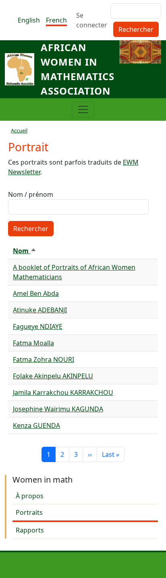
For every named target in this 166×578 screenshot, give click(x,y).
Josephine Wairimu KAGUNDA (58, 409)
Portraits (29, 512)
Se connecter (91, 20)
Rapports (30, 530)
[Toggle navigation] (83, 109)
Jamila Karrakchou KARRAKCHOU (63, 392)
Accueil (19, 130)
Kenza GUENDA (36, 425)
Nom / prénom (30, 194)
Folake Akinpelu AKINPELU (53, 376)
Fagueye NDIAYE (37, 326)
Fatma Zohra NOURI (43, 359)
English (29, 20)
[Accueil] (23, 69)
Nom (25, 250)
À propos (30, 495)
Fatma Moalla (33, 343)
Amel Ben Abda (36, 293)
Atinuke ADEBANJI (40, 310)
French (56, 20)
